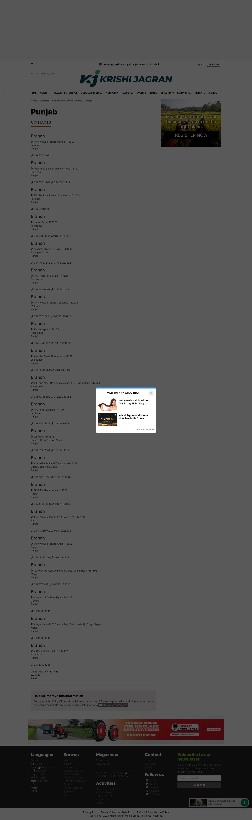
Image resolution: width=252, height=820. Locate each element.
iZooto (151, 429)
